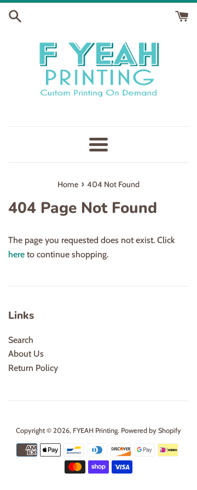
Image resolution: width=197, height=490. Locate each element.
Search (20, 340)
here (16, 254)
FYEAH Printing (95, 430)
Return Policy (33, 368)
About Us (26, 353)
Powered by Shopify (151, 430)
